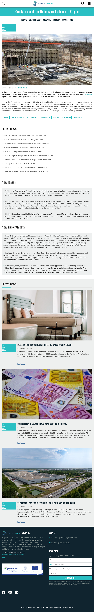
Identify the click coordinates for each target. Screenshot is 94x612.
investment (46, 117)
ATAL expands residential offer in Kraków (19, 164)
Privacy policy (68, 607)
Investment (23, 88)
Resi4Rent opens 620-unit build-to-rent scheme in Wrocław (26, 168)
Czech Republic (17, 117)
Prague (56, 117)
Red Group (66, 117)
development (32, 117)
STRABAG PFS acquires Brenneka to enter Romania (22, 152)
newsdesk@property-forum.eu (13, 554)
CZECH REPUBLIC (35, 20)
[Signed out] (3, 4)
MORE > (4, 558)
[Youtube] (16, 592)
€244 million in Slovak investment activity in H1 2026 (23, 140)
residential (78, 117)
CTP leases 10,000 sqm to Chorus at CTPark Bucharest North (26, 144)
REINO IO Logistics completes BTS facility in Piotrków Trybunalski (28, 156)
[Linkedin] (10, 592)
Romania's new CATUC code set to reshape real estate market (27, 160)
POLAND (24, 20)
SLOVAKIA (47, 20)
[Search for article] (83, 4)
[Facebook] (3, 592)
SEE (71, 20)
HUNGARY (56, 20)
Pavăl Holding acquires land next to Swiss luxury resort (24, 136)
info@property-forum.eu (60, 543)
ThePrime (88, 94)
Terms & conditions (53, 607)
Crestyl (5, 117)
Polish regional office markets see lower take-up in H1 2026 (26, 172)
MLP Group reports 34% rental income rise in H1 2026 (24, 148)
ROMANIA (65, 20)
